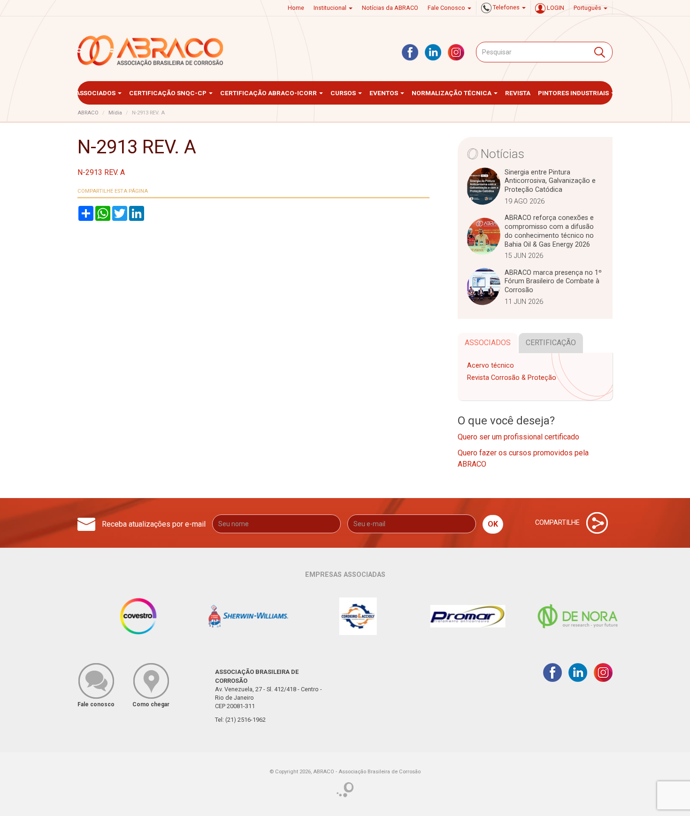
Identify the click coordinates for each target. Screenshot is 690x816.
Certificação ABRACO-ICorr (269, 93)
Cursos (343, 93)
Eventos (384, 93)
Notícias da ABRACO (390, 7)
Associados (96, 93)
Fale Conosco (447, 7)
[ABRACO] (150, 51)
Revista (517, 93)
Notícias (502, 154)
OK (493, 524)
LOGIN (554, 7)
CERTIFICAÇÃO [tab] (551, 342)
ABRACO (88, 113)
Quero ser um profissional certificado (518, 436)
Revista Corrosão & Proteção (511, 378)
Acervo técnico (490, 366)
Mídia (115, 113)
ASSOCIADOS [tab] (488, 342)
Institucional (331, 7)
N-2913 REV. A (101, 172)
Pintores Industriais (574, 93)
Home (296, 7)
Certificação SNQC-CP (168, 93)
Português (588, 7)
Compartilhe (558, 523)
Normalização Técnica (452, 93)
